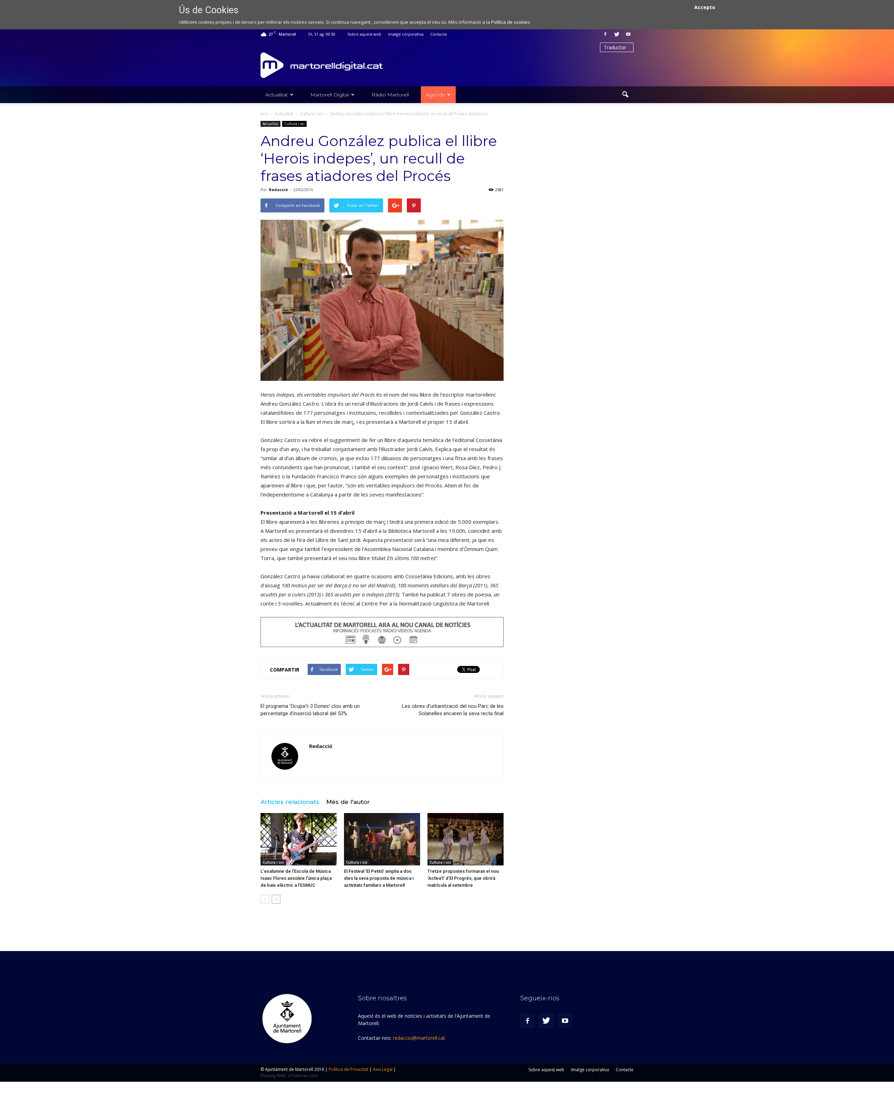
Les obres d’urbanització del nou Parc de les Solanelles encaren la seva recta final (453, 710)
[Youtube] (628, 34)
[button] (625, 94)
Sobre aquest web (364, 34)
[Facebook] (605, 34)
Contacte (438, 34)
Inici (264, 114)
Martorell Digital (329, 95)
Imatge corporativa (406, 34)
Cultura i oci (294, 123)
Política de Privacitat (348, 1069)
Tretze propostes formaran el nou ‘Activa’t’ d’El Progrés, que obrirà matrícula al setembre (463, 878)
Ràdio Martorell (390, 95)
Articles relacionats (290, 801)
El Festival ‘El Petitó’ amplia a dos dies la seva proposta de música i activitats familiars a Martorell (378, 878)
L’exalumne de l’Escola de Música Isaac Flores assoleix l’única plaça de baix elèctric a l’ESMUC (296, 878)
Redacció (278, 189)
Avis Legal (383, 1069)
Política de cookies (510, 22)
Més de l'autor (348, 801)
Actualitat (276, 95)
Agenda (435, 95)
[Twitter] (616, 34)
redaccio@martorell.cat (419, 1038)
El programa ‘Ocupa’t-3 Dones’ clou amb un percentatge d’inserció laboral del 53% (310, 710)
